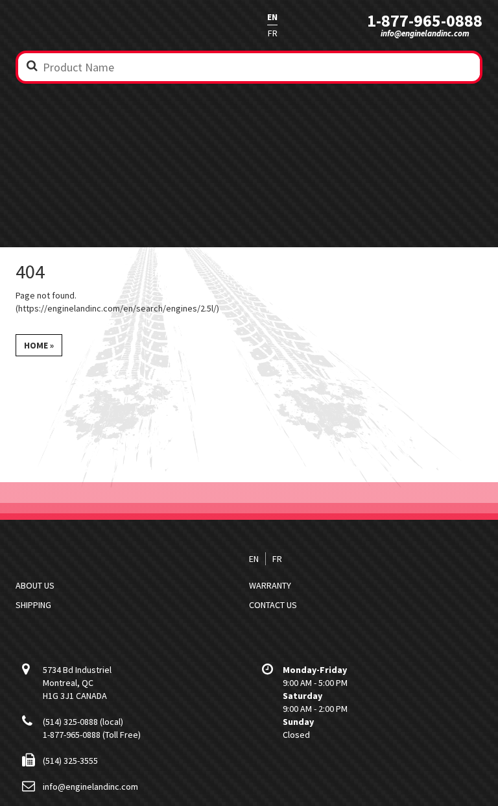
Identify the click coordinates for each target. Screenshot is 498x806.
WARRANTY (270, 585)
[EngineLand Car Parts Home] (97, 25)
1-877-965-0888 (424, 20)
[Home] (97, 558)
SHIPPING (33, 605)
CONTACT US (273, 605)
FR (273, 33)
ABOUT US (35, 585)
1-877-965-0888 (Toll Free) (92, 734)
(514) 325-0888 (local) (83, 721)
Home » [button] (39, 345)
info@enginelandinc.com (425, 33)
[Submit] (32, 65)
